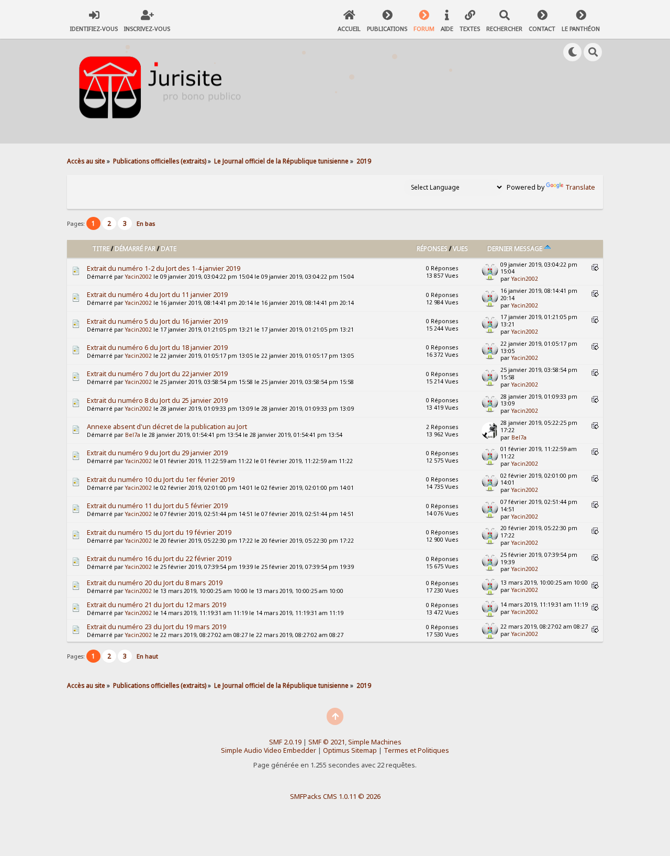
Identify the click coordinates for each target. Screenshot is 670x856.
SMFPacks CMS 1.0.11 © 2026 (335, 796)
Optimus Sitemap (350, 750)
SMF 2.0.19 (285, 742)
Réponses (432, 248)
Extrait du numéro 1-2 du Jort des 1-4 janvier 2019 (163, 268)
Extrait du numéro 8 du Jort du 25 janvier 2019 (157, 400)
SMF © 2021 (326, 742)
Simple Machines (374, 742)
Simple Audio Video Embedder (268, 750)
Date (168, 248)
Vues (460, 248)
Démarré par (135, 248)
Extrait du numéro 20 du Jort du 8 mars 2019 (154, 582)
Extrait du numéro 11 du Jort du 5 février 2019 (157, 505)
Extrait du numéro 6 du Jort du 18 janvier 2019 (157, 347)
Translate (580, 187)
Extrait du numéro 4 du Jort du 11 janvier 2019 (157, 294)
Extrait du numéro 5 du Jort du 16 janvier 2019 (157, 321)
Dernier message (515, 248)
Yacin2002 (138, 276)
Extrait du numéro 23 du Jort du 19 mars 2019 (156, 626)
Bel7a (132, 434)
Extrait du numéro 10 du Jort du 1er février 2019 (160, 479)
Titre (100, 248)
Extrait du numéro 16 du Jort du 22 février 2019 (159, 558)
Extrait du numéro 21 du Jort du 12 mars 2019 (156, 604)
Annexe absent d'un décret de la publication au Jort (167, 426)
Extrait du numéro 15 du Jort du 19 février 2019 (159, 532)
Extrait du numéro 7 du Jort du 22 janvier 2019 (157, 373)
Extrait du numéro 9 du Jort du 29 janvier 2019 (157, 452)
